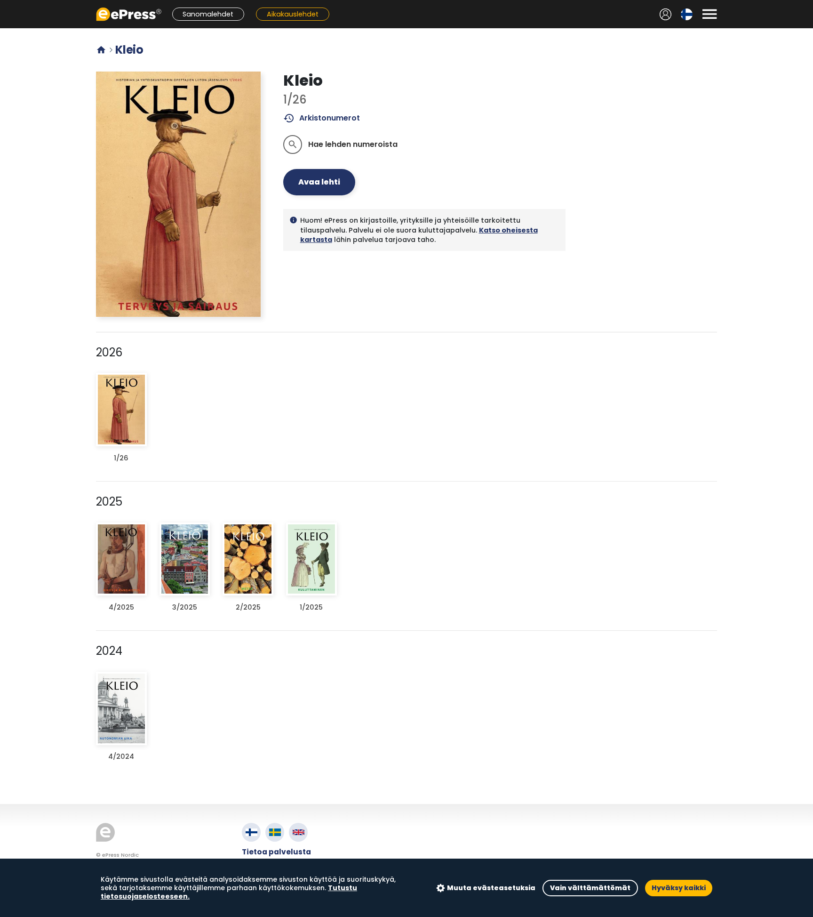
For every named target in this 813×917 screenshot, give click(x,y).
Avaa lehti (319, 182)
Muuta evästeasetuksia (491, 888)
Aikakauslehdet (293, 14)
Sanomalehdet (208, 14)
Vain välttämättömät (590, 888)
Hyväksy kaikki (679, 888)
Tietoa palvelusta (276, 852)
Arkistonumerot (321, 118)
